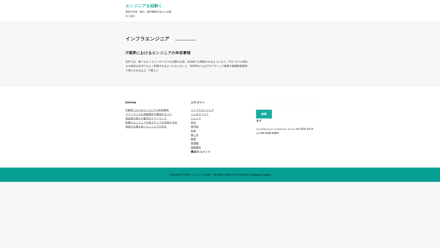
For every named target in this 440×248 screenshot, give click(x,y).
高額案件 (196, 147)
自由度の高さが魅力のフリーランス (146, 118)
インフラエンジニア (202, 110)
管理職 (195, 143)
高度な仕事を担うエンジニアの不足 (146, 126)
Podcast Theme (261, 174)
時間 (193, 139)
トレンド (196, 118)
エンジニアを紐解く (143, 5)
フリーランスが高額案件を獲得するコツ (148, 114)
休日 (193, 122)
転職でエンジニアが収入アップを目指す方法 (151, 122)
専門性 (195, 126)
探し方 (195, 135)
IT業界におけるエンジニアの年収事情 (157, 52)
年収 (193, 131)
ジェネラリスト (200, 114)
